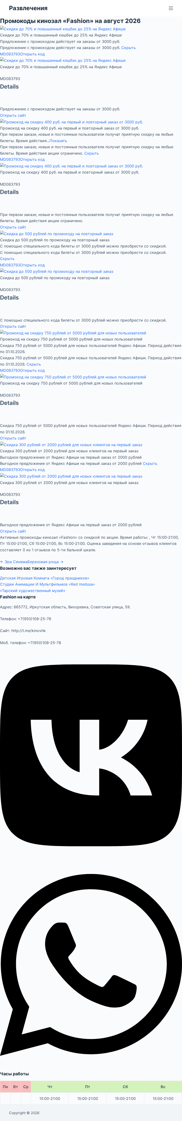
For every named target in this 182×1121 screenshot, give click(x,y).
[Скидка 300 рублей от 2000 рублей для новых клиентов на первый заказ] (71, 444)
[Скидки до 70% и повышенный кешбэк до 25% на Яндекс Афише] (63, 28)
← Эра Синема (13, 561)
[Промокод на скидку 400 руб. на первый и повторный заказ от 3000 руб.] (71, 121)
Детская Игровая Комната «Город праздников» (44, 578)
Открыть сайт (13, 115)
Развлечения (28, 8)
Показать (58, 140)
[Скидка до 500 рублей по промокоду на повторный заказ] (56, 233)
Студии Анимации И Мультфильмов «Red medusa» (47, 584)
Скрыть (128, 47)
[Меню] (171, 8)
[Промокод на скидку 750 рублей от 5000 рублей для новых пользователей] (73, 332)
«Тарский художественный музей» (32, 590)
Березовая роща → (45, 561)
